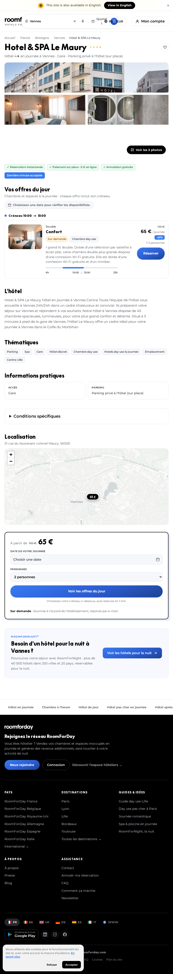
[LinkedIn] (45, 934)
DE (63, 922)
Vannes (59, 38)
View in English (120, 5)
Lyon (65, 808)
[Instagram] (55, 934)
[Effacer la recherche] (74, 21)
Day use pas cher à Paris (138, 808)
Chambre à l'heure (56, 707)
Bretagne (42, 38)
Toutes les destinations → (81, 839)
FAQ (64, 883)
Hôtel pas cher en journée (126, 707)
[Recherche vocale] (83, 21)
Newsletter (70, 898)
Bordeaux (69, 824)
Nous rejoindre (22, 765)
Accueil (10, 38)
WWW (113, 922)
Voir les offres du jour (86, 591)
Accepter (71, 964)
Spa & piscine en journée (138, 824)
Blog (8, 883)
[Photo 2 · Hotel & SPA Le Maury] (45, 110)
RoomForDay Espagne (22, 831)
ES (80, 922)
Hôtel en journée (21, 707)
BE (31, 922)
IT (94, 922)
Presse (10, 875)
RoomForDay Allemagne (24, 824)
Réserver (150, 253)
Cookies (97, 959)
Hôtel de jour (88, 707)
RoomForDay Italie (19, 839)
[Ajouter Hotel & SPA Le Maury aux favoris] (164, 47)
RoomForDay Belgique (23, 808)
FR (15, 922)
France (25, 38)
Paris (65, 801)
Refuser (52, 964)
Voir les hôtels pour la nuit (129, 653)
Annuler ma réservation (80, 875)
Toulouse (68, 831)
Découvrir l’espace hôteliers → (97, 765)
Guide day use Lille (133, 801)
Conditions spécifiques (37, 416)
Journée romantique (135, 816)
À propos (12, 868)
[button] (10, 454)
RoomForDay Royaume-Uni (26, 816)
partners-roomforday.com (85, 952)
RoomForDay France (21, 801)
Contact (67, 868)
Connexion (56, 765)
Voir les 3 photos (149, 150)
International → (17, 846)
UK (47, 922)
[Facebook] (65, 934)
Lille (64, 816)
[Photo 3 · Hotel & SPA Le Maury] (128, 110)
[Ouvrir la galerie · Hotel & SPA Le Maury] (86, 77)
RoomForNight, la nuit (136, 831)
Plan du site (114, 959)
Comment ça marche (78, 890)
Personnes (18, 569)
